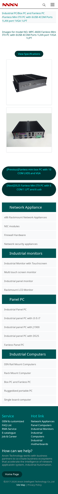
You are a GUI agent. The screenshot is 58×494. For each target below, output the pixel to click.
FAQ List (6, 425)
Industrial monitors (26, 253)
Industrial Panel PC (15, 309)
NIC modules (11, 226)
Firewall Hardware (15, 235)
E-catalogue (9, 432)
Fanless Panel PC (14, 344)
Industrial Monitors (42, 429)
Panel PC (17, 299)
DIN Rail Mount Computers (20, 364)
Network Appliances (42, 421)
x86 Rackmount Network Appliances (25, 217)
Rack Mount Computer (17, 373)
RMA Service (9, 429)
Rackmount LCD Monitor (18, 289)
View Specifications (29, 54)
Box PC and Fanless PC (31, 13)
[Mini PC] (29, 82)
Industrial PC (9, 13)
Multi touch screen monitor (20, 272)
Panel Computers (41, 425)
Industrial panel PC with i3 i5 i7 (22, 318)
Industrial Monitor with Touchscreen (25, 263)
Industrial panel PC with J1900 (22, 327)
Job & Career (9, 436)
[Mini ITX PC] (29, 129)
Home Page (12, 474)
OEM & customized (13, 421)
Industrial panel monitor (18, 281)
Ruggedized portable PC (18, 390)
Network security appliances (20, 244)
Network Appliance (26, 207)
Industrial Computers (28, 354)
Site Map (20, 484)
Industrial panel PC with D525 (21, 336)
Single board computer (17, 399)
